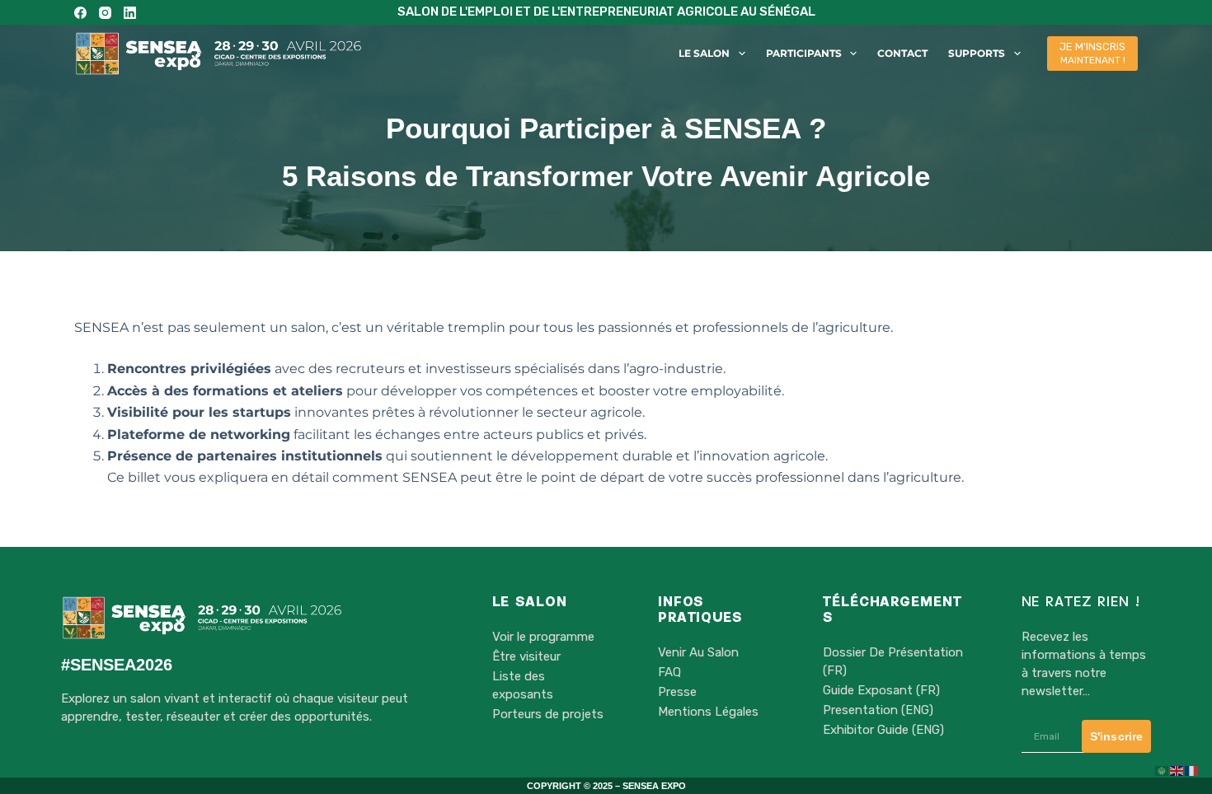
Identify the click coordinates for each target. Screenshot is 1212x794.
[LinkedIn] (130, 13)
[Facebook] (80, 13)
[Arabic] (1162, 770)
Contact (902, 53)
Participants (804, 53)
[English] (1177, 770)
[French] (1192, 770)
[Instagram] (105, 13)
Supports (976, 53)
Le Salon (704, 53)
